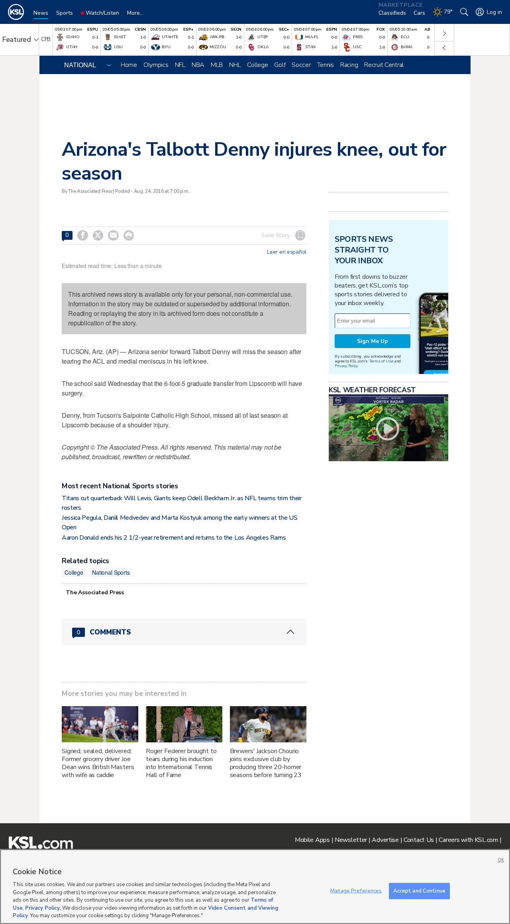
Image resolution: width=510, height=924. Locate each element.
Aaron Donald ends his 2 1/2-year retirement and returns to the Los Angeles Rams (174, 537)
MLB (217, 65)
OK (501, 860)
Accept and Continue (419, 890)
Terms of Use (381, 361)
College (257, 65)
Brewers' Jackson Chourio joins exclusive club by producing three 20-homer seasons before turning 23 (266, 763)
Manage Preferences (356, 890)
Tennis (325, 65)
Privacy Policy (346, 365)
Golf (279, 65)
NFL (180, 65)
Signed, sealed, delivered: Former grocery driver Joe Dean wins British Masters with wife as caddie (98, 763)
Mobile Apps (312, 840)
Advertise (385, 840)
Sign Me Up (372, 341)
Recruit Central (384, 65)
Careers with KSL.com (468, 840)
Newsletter (351, 840)
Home (129, 65)
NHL (235, 65)
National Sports (111, 572)
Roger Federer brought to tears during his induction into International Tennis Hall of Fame (181, 763)
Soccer (301, 65)
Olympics (156, 65)
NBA (198, 65)
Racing (349, 65)
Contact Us (419, 840)
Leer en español (286, 252)
